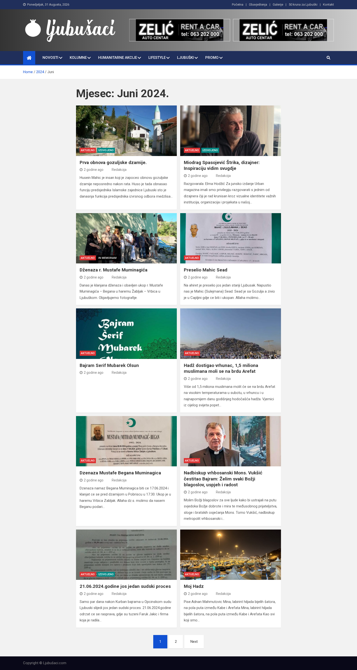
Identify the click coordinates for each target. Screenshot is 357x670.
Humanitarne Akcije (117, 57)
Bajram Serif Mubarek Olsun (109, 365)
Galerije (278, 4)
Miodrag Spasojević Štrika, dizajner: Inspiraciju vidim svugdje (222, 165)
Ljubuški (185, 57)
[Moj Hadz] (230, 555)
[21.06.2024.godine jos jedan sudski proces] (126, 555)
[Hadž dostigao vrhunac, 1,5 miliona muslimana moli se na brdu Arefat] (230, 333)
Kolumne (78, 57)
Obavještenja (258, 4)
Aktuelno (88, 150)
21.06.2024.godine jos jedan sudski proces (125, 586)
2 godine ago (93, 170)
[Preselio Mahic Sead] (230, 238)
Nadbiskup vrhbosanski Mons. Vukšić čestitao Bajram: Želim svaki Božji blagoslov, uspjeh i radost (223, 478)
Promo (212, 57)
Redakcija (119, 170)
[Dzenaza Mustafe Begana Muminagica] (126, 441)
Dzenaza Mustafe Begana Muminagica (120, 473)
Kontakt (328, 4)
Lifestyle (157, 57)
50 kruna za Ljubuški (303, 4)
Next (194, 641)
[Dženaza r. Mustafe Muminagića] (126, 238)
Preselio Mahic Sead (205, 270)
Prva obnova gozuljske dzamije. (113, 162)
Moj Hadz (194, 586)
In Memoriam (107, 258)
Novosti (50, 57)
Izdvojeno (106, 150)
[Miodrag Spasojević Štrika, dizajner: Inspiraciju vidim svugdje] (230, 130)
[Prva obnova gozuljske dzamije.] (126, 130)
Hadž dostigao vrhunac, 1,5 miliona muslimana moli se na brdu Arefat (221, 368)
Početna (237, 4)
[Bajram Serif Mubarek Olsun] (126, 333)
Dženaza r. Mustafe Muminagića (113, 270)
